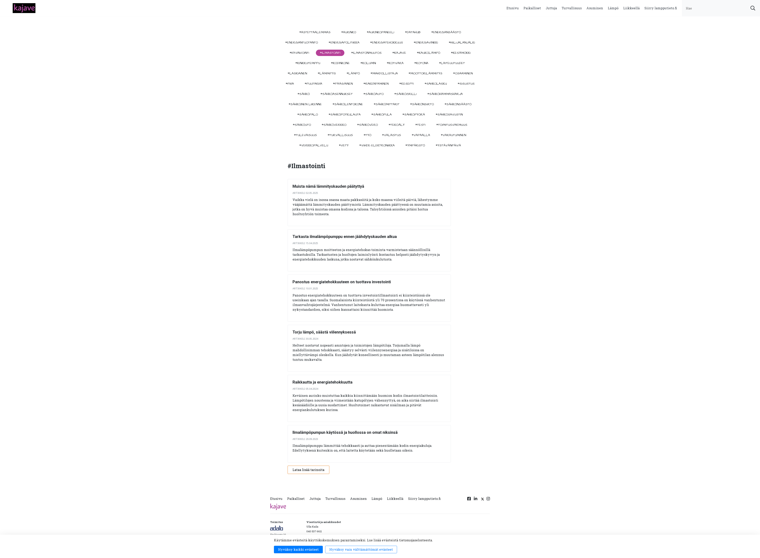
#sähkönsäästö (458, 104)
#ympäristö (415, 145)
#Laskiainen (297, 73)
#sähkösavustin (449, 114)
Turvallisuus (572, 8)
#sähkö (303, 94)
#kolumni (368, 63)
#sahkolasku (436, 83)
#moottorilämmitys (425, 73)
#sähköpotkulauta (345, 114)
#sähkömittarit (386, 104)
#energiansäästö (446, 32)
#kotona (421, 63)
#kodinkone (340, 63)
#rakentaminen (376, 83)
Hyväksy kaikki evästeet (298, 549)
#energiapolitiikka (344, 42)
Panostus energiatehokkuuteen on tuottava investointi (342, 281)
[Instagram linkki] (488, 499)
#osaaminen (463, 73)
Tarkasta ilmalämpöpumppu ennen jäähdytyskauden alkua (345, 236)
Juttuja (551, 8)
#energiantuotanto (301, 42)
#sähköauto (373, 94)
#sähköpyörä (413, 114)
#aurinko (348, 32)
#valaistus (391, 135)
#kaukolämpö (428, 53)
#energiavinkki (426, 42)
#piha (290, 83)
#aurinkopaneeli (380, 32)
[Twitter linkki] (482, 499)
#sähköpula (381, 114)
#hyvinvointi (299, 53)
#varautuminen (453, 135)
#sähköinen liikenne (305, 104)
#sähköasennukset (336, 94)
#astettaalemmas (315, 32)
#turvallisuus (340, 135)
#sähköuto (302, 125)
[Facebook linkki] (469, 499)
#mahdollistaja (384, 73)
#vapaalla (421, 135)
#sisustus (466, 83)
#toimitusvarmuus (451, 125)
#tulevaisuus (305, 135)
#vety (344, 145)
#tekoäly (397, 125)
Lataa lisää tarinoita (308, 470)
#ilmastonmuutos (366, 53)
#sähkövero (367, 125)
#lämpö (353, 73)
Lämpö (613, 8)
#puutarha (313, 83)
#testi (420, 125)
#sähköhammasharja (445, 94)
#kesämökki (461, 53)
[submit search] (753, 8)
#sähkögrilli (405, 94)
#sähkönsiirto (422, 104)
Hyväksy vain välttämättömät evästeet (361, 549)
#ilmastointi (330, 53)
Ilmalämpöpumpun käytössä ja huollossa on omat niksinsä (345, 432)
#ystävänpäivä (448, 145)
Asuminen (594, 8)
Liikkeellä (631, 8)
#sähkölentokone (347, 104)
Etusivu (512, 8)
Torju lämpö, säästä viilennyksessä (324, 332)
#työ (367, 135)
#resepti (406, 83)
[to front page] (24, 8)
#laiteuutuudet (452, 63)
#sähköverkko (334, 125)
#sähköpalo (307, 114)
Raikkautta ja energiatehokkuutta (322, 382)
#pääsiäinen (343, 83)
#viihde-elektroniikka (377, 145)
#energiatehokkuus (386, 42)
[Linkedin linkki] (475, 499)
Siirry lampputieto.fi (660, 8)
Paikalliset (532, 8)
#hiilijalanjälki (462, 42)
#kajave (399, 53)
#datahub (413, 32)
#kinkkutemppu (307, 63)
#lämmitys (327, 73)
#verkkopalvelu (313, 145)
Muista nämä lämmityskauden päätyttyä (328, 186)
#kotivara (395, 63)
